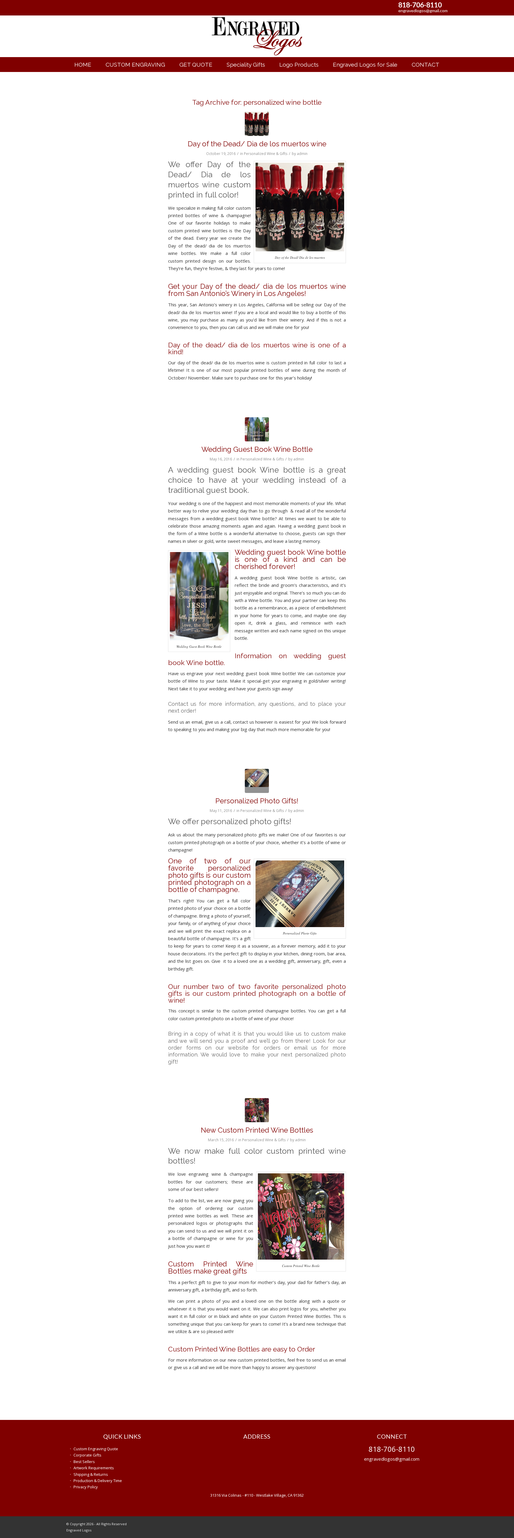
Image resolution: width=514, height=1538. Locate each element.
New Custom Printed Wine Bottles (257, 1130)
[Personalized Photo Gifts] (257, 781)
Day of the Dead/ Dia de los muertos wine (257, 143)
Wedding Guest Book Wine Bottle (257, 449)
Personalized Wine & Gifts (265, 153)
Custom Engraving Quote (95, 1448)
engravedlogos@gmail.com (423, 10)
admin (302, 153)
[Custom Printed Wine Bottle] (257, 1110)
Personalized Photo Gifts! (256, 801)
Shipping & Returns (90, 1474)
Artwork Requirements (93, 1467)
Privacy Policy (85, 1487)
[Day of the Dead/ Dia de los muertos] (257, 124)
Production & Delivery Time (97, 1480)
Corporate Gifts (87, 1455)
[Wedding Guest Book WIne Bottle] (257, 429)
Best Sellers (84, 1461)
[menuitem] (82, 64)
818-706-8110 (420, 5)
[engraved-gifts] (256, 36)
